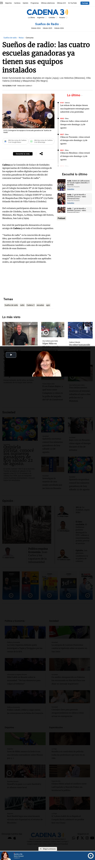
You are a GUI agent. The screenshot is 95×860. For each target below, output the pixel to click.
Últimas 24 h (61, 3)
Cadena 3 (30, 305)
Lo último (74, 95)
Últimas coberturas (48, 3)
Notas (21, 38)
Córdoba (52, 18)
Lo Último (31, 18)
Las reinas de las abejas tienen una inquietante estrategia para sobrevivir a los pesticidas (74, 108)
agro (48, 305)
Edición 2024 (36, 28)
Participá (85, 3)
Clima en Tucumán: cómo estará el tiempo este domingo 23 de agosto (75, 140)
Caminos (17, 3)
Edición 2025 (47, 28)
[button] (50, 116)
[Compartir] (41, 154)
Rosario (62, 18)
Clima (66, 118)
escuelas (40, 305)
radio (22, 305)
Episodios (70, 189)
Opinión (25, 3)
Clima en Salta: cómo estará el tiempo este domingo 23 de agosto (74, 124)
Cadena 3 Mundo (74, 342)
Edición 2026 (59, 28)
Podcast (61, 218)
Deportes (8, 3)
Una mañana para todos (50, 341)
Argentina (40, 18)
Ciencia (67, 103)
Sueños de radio (10, 38)
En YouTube (72, 3)
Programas (35, 3)
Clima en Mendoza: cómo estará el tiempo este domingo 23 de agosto (75, 156)
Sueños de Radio (47, 24)
